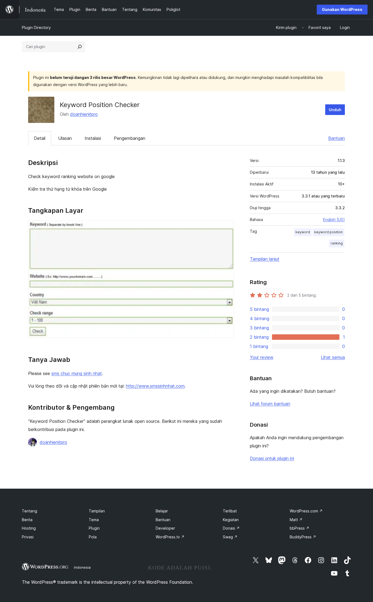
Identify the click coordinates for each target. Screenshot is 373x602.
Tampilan (97, 511)
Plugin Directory (36, 27)
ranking (337, 243)
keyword (302, 232)
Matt (296, 519)
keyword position (328, 232)
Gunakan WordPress (342, 9)
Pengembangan (129, 138)
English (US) (334, 219)
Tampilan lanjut (264, 259)
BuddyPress (303, 537)
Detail (39, 138)
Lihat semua (333, 357)
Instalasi (93, 138)
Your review (261, 357)
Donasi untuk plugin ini (272, 458)
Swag (230, 537)
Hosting (29, 528)
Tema (94, 519)
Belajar (162, 511)
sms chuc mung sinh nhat (76, 373)
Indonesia (82, 567)
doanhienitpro (84, 114)
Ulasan (65, 138)
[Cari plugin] (79, 46)
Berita (27, 519)
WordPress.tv (170, 537)
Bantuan (336, 138)
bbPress (299, 528)
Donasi (231, 528)
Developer (165, 528)
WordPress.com (306, 511)
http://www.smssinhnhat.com (155, 386)
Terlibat (230, 511)
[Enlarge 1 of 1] (226, 227)
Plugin (94, 528)
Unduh (335, 109)
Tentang (29, 511)
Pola (93, 537)
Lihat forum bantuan (270, 403)
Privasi (28, 537)
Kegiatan (231, 519)
